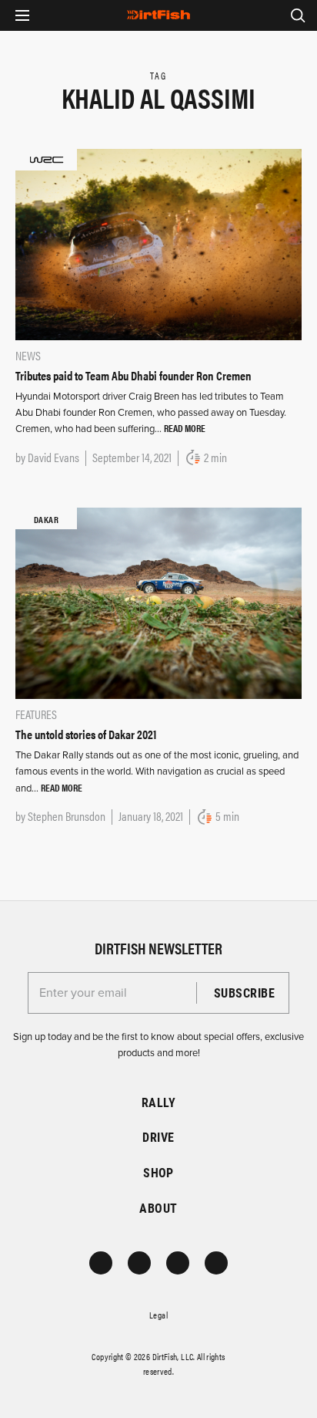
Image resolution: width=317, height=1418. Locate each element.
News (28, 355)
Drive (158, 1137)
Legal (158, 1315)
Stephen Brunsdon (66, 816)
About (158, 1208)
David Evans (53, 457)
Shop (158, 1172)
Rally (158, 1102)
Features (36, 714)
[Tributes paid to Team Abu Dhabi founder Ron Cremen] (158, 243)
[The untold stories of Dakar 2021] (158, 602)
